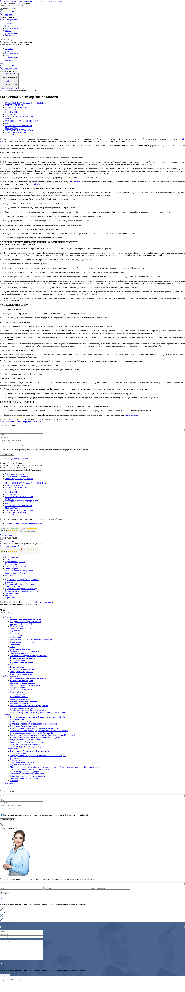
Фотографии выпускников (21, 672)
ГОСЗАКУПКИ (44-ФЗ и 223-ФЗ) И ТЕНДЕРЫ (25, 103)
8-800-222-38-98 (10, 15)
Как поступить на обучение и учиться (26, 685)
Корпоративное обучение (16, 573)
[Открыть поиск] (20, 88)
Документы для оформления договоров (22, 580)
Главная (3, 90)
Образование (15, 760)
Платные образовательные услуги (24, 771)
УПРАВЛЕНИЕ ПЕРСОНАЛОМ (19, 130)
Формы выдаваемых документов (19, 479)
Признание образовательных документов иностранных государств (38, 712)
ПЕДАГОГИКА (12, 110)
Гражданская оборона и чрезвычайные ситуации (31, 640)
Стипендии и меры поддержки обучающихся (29, 769)
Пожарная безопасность (20, 637)
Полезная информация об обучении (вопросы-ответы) (20, 585)
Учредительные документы (17, 476)
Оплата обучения (17, 692)
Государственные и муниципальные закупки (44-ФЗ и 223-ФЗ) (25, 623)
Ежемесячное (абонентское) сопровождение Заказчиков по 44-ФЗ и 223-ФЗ (42, 735)
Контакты (9, 595)
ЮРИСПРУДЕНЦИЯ (14, 105)
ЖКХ (7, 123)
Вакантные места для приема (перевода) (27, 776)
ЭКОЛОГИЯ (10, 135)
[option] (92, 464)
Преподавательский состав (16, 459)
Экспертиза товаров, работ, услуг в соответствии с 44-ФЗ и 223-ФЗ (39, 731)
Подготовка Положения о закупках (25, 726)
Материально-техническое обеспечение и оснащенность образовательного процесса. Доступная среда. (54, 767)
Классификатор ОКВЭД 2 (21, 721)
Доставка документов (19, 703)
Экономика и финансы (20, 649)
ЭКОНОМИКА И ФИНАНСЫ (18, 126)
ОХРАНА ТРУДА (12, 114)
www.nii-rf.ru (74, 182)
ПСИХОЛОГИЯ (12, 112)
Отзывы (8, 559)
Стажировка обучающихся (21, 708)
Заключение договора (14, 474)
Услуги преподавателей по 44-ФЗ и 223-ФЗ (28, 740)
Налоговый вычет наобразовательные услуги (20, 697)
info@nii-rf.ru (9, 11)
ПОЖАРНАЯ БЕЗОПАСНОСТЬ (19, 116)
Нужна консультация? (9, 19)
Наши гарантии (11, 557)
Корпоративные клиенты (21, 674)
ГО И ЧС (9, 119)
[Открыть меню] (23, 88)
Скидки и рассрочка (18, 694)
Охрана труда (16, 635)
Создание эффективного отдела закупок (27, 746)
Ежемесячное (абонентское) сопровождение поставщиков (35, 737)
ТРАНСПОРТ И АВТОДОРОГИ (19, 107)
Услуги (8, 715)
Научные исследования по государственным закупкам (33, 724)
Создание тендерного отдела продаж (26, 744)
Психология (15, 633)
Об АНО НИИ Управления (16, 566)
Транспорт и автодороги (20, 628)
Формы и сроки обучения (16, 568)
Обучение (9, 617)
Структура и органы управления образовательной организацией (38, 756)
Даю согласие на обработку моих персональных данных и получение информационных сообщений (45, 450)
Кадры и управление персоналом (24, 651)
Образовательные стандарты (22, 762)
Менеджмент (15, 644)
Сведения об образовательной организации (23, 523)
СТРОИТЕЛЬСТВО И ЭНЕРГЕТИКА (21, 121)
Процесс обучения (18, 687)
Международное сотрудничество (24, 778)
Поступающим (11, 676)
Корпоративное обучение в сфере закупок (28, 742)
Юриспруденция (17, 626)
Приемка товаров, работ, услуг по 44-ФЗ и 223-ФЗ (31, 733)
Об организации (12, 564)
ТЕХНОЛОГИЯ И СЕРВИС (17, 132)
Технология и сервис (19, 653)
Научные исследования (15, 562)
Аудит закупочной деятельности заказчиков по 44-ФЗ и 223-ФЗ (37, 728)
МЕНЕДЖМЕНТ (12, 128)
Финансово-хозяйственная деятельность (27, 774)
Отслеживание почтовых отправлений (21, 591)
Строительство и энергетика (22, 642)
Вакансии (9, 582)
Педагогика (15, 631)
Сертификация (11, 593)
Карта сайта (10, 598)
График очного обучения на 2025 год (21, 589)
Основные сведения (18, 753)
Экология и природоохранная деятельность (28, 656)
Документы (10, 575)
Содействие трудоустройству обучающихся (28, 710)
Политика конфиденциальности (49, 602)
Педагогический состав (20, 765)
